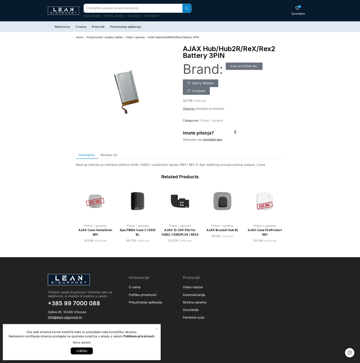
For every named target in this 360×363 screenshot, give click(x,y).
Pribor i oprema (135, 37)
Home (79, 37)
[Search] (186, 8)
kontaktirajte (212, 139)
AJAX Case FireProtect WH (265, 232)
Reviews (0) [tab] (109, 155)
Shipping (189, 109)
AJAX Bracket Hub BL (222, 230)
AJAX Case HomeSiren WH (95, 232)
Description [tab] (87, 155)
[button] (298, 10)
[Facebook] (235, 132)
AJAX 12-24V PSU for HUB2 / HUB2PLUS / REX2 (180, 232)
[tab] (87, 155)
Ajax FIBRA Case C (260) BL (138, 232)
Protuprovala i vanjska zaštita (104, 37)
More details (82, 342)
